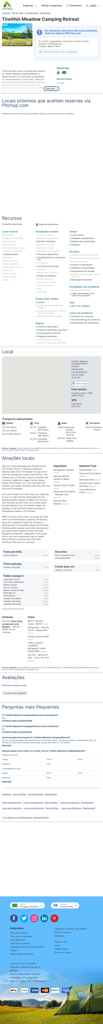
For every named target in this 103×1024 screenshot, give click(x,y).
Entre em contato (63, 952)
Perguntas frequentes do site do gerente (25, 969)
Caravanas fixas (17, 940)
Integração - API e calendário (24, 977)
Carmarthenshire (32, 13)
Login (57, 945)
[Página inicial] (7, 5)
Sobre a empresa (51, 5)
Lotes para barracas (11, 802)
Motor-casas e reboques (21, 954)
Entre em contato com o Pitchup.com (28, 981)
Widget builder (61, 949)
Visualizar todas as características (17, 720)
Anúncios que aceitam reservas (25, 974)
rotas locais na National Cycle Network (12, 624)
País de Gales (17, 13)
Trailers (13, 950)
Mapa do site (61, 942)
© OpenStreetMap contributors (13, 609)
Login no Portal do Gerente (23, 963)
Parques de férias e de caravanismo (27, 947)
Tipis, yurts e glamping (21, 936)
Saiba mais (6, 745)
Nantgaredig (45, 13)
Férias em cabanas (19, 933)
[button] (27, 905)
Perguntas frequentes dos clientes (71, 929)
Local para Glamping (12, 808)
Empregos (59, 936)
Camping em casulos (20, 943)
